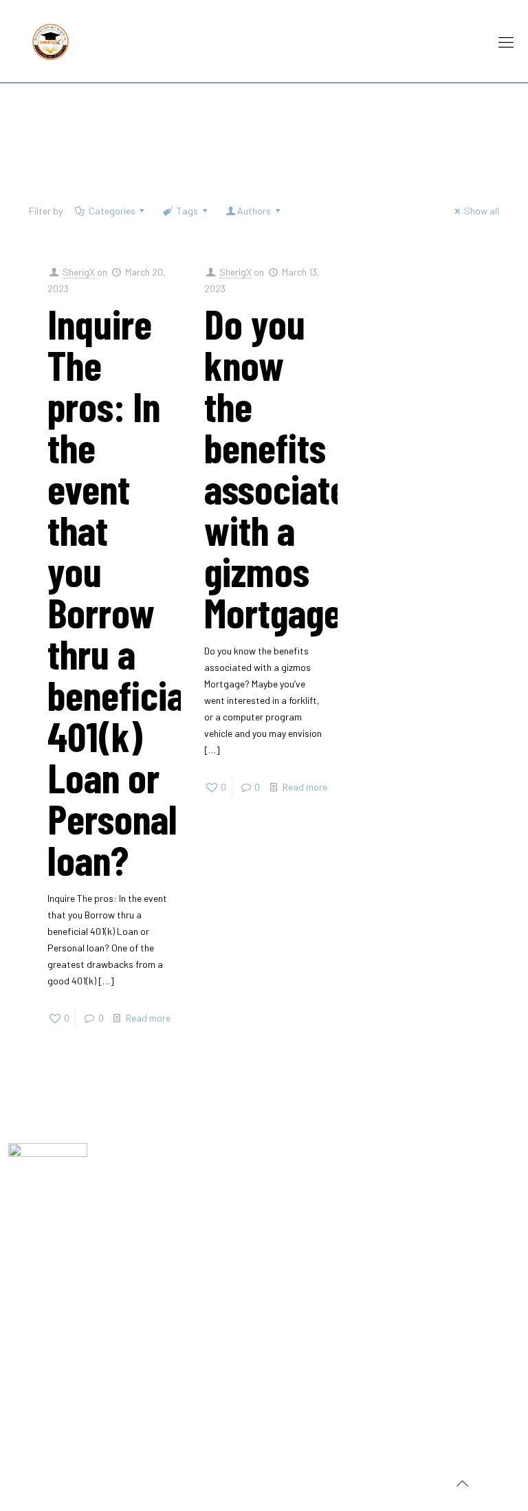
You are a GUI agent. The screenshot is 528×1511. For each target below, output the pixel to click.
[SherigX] (50, 41)
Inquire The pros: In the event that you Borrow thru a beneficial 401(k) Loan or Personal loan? (120, 591)
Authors (254, 211)
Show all (481, 211)
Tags (187, 211)
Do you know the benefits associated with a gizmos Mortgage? (285, 467)
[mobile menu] (506, 41)
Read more (148, 1018)
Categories (112, 211)
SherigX (79, 272)
